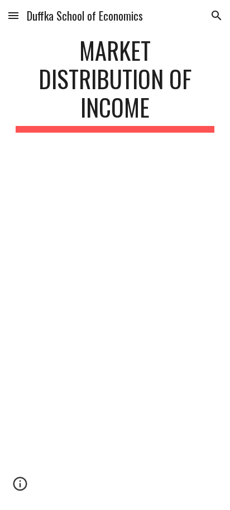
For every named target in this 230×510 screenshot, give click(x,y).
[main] (115, 84)
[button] (13, 15)
